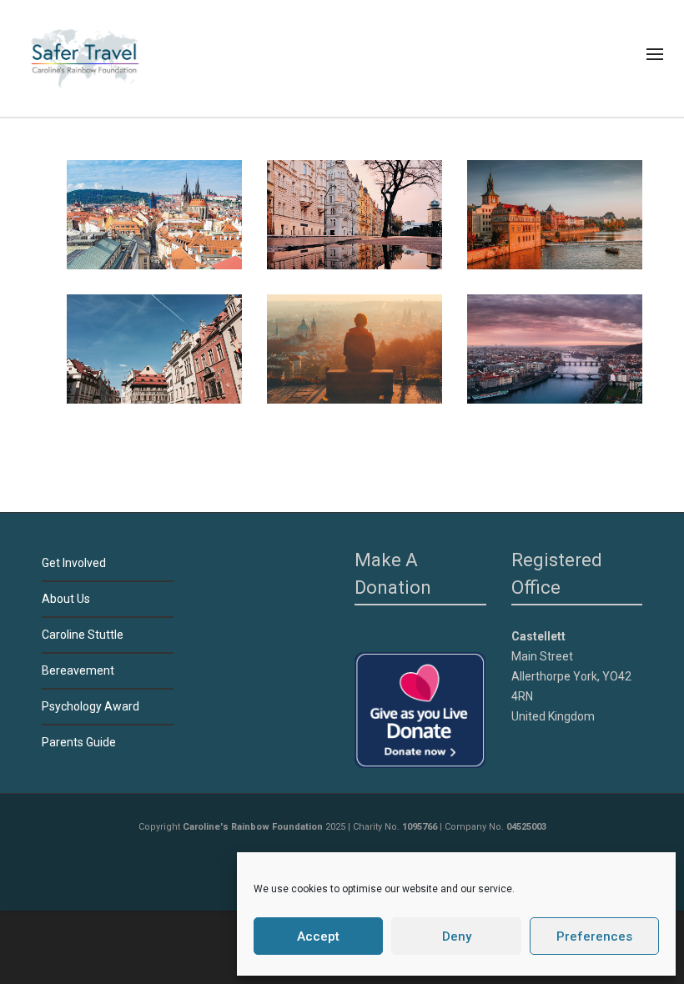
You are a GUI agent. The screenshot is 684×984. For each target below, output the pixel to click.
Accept (318, 936)
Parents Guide (79, 742)
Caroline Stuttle (82, 634)
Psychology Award (90, 706)
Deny (456, 936)
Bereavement (78, 670)
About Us (66, 598)
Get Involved (74, 563)
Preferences (594, 936)
